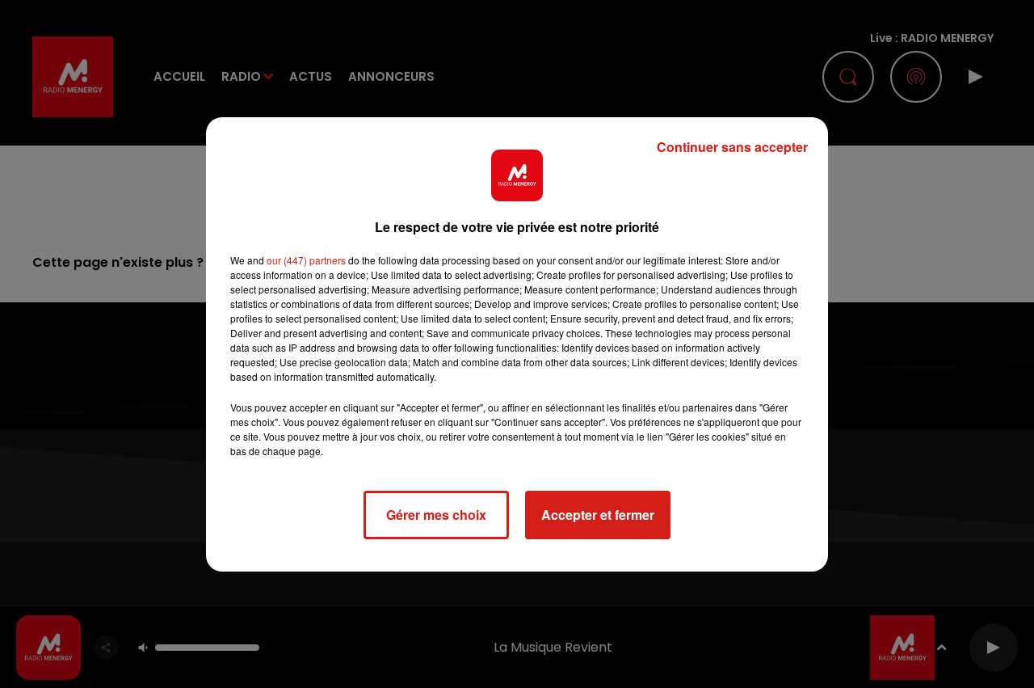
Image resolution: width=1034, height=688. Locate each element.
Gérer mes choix (436, 514)
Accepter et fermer (597, 514)
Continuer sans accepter (732, 146)
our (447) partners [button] (306, 260)
